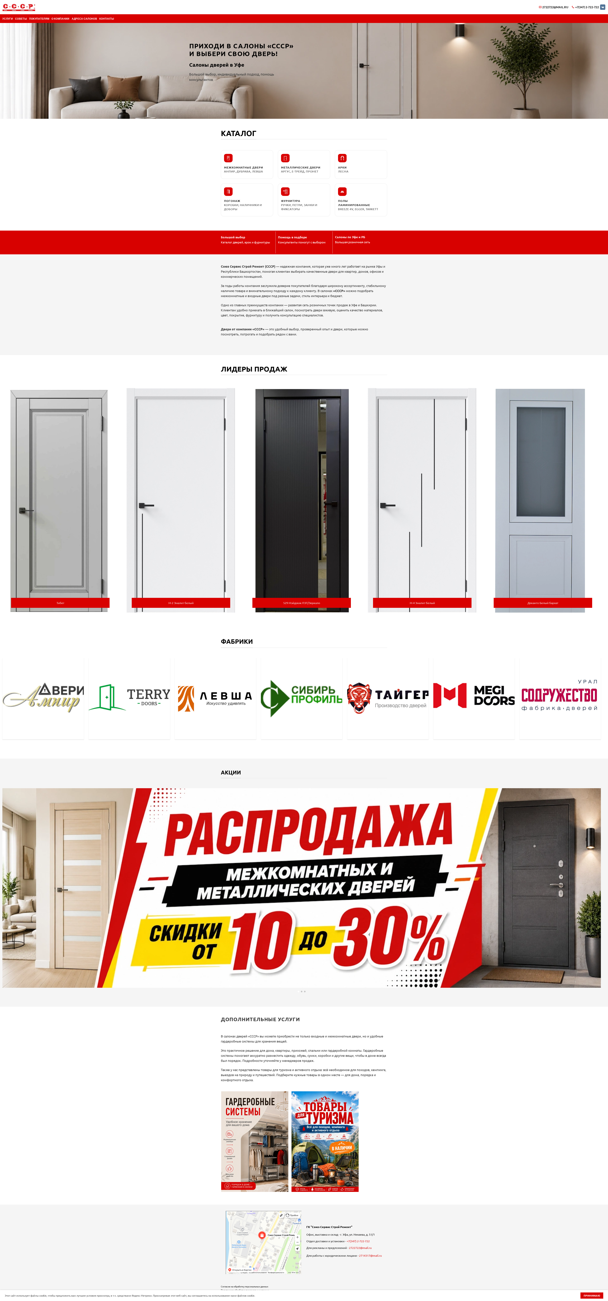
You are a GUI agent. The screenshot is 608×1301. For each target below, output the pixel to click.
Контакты (106, 18)
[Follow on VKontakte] (602, 7)
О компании (60, 18)
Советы (21, 18)
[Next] (601, 498)
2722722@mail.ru (360, 1247)
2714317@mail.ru (370, 1255)
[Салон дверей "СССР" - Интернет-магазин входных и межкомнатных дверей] (18, 7)
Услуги (7, 18)
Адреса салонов (84, 18)
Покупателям (39, 18)
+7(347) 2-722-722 (358, 1241)
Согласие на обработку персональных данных (244, 1286)
